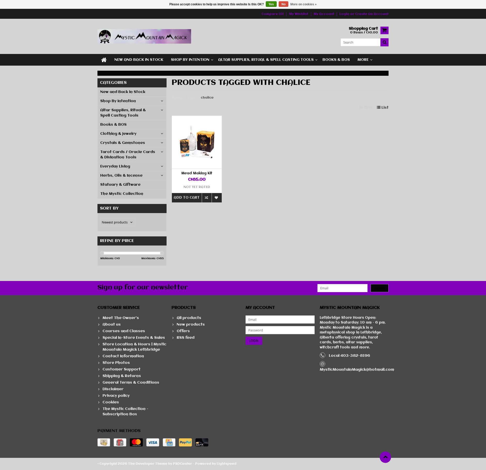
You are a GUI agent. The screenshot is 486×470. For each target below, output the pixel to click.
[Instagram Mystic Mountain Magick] (259, 36)
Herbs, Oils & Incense (121, 176)
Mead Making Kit (196, 173)
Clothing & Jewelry (118, 134)
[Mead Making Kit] (197, 118)
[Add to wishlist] (216, 197)
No (283, 4)
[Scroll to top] (385, 457)
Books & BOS (336, 60)
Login (344, 14)
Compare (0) (272, 14)
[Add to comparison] (207, 197)
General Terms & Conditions (131, 383)
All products (189, 318)
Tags (191, 97)
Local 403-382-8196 (349, 356)
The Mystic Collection (121, 194)
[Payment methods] (103, 442)
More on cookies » (303, 4)
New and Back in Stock (138, 60)
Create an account (372, 14)
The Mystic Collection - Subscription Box (125, 411)
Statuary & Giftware (120, 185)
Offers (183, 331)
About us (112, 325)
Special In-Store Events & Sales (134, 338)
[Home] (104, 59)
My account (324, 14)
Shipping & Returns (122, 376)
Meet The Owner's (121, 318)
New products (191, 325)
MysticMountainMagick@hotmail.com (357, 370)
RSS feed (185, 338)
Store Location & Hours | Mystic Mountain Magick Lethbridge (134, 347)
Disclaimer (113, 389)
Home (177, 97)
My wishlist (298, 14)
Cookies (111, 402)
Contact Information (123, 356)
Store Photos (116, 363)
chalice (207, 97)
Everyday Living (115, 166)
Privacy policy (116, 396)
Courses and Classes (124, 331)
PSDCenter (182, 463)
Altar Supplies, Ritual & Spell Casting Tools (266, 60)
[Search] (384, 42)
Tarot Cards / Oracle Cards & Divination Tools (127, 154)
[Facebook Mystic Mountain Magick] (251, 36)
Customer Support (121, 369)
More (363, 60)
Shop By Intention (190, 60)
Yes (271, 4)
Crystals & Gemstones (122, 143)
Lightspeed (226, 463)
